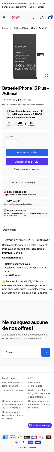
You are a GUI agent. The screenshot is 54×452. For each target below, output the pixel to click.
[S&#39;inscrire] (45, 352)
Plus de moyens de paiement (27, 169)
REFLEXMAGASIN (30, 447)
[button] (4, 17)
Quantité (9, 136)
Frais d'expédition (9, 105)
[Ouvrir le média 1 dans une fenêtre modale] (27, 56)
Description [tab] (9, 229)
